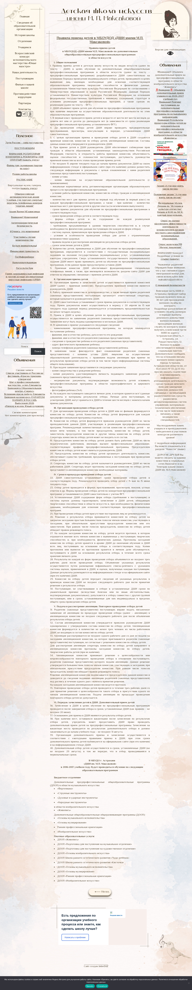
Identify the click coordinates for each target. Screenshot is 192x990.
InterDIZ (103, 966)
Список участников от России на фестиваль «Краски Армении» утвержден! (24, 376)
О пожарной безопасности (170, 285)
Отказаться (102, 986)
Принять (90, 986)
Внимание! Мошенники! (24, 217)
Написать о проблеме (75, 937)
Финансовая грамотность (24, 251)
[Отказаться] (188, 983)
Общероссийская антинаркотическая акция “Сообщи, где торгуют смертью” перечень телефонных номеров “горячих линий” (24, 200)
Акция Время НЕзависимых (24, 211)
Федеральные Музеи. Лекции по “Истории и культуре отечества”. (170, 206)
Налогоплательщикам (24, 262)
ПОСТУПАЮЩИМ (24, 148)
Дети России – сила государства (24, 142)
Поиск (24, 346)
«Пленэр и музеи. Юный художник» (24, 406)
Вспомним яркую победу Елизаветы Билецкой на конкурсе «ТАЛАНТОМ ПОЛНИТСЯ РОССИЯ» (24, 397)
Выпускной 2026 (24, 403)
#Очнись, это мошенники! (24, 231)
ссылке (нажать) (170, 259)
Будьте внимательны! (24, 245)
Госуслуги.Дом (24, 268)
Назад (104, 892)
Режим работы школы (24, 174)
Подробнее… (170, 157)
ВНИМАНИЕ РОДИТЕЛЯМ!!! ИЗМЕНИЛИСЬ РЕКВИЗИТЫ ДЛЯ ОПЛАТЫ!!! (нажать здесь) (24, 156)
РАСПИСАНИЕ (24, 179)
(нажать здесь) (28, 188)
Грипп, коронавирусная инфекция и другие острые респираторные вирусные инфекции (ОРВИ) (24, 276)
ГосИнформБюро (24, 256)
